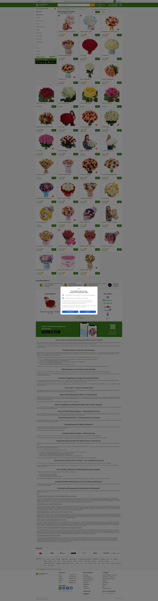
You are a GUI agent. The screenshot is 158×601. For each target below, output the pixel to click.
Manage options (70, 311)
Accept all (88, 311)
